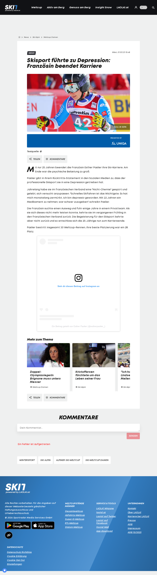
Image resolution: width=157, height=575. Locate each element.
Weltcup (36, 7)
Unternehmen (136, 503)
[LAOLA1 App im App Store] (43, 525)
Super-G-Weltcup (74, 519)
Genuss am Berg (79, 7)
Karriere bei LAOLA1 (138, 516)
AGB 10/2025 (134, 532)
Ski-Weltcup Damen (97, 460)
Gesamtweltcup (74, 511)
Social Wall (102, 527)
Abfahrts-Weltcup (75, 515)
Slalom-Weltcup (74, 527)
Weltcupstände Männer (74, 505)
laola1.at (101, 512)
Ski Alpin (45, 460)
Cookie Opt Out (16, 560)
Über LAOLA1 (134, 512)
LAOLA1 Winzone (105, 508)
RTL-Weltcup (71, 523)
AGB (130, 524)
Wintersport (27, 460)
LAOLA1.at (122, 7)
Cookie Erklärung (17, 556)
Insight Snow (103, 7)
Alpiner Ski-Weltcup (68, 460)
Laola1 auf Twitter (106, 516)
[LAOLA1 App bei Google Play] (18, 525)
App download (104, 531)
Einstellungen (14, 564)
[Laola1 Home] (18, 489)
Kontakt (132, 508)
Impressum (134, 528)
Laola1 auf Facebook (102, 521)
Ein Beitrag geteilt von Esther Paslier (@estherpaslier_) (78, 326)
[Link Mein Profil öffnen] (135, 7)
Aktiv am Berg (55, 7)
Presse (132, 520)
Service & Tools (106, 503)
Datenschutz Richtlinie (19, 552)
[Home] (19, 37)
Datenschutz (15, 547)
